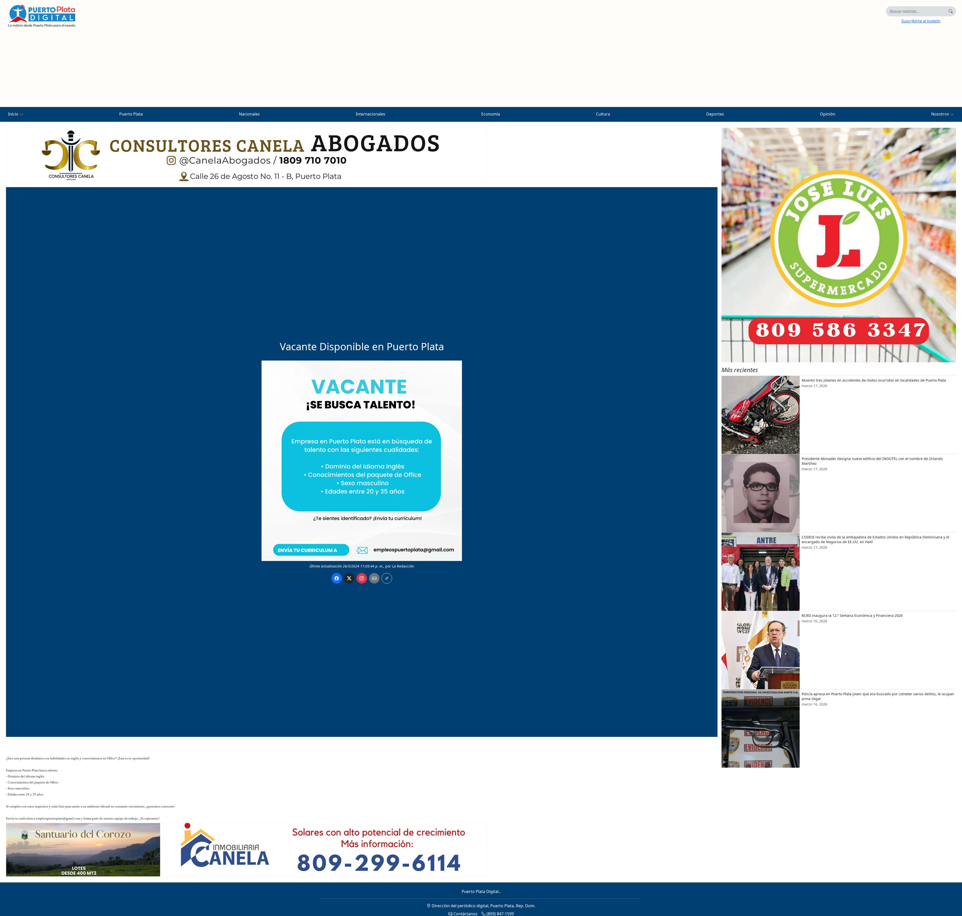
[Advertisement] (481, 69)
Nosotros (940, 114)
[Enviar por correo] (374, 578)
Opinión (827, 114)
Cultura (603, 114)
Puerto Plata (131, 114)
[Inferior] (246, 849)
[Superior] (246, 154)
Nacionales (249, 114)
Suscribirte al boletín (920, 21)
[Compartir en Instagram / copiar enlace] (361, 578)
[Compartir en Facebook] (336, 578)
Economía (490, 114)
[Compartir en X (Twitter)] (349, 578)
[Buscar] (950, 11)
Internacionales (370, 114)
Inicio (13, 114)
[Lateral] (839, 245)
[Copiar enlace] (387, 578)
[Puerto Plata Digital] (41, 16)
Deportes (715, 114)
